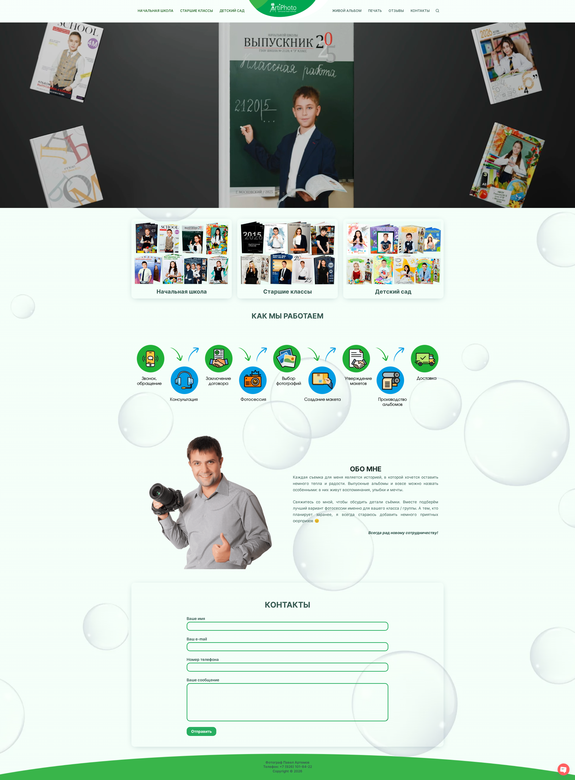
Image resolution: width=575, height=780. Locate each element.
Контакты (420, 11)
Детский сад (232, 11)
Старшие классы (196, 11)
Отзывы (396, 11)
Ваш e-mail (197, 639)
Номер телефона (203, 659)
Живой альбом (346, 11)
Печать (375, 11)
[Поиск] (437, 10)
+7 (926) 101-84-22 (296, 766)
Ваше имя (196, 618)
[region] (287, 115)
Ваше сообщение (203, 680)
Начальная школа (155, 11)
